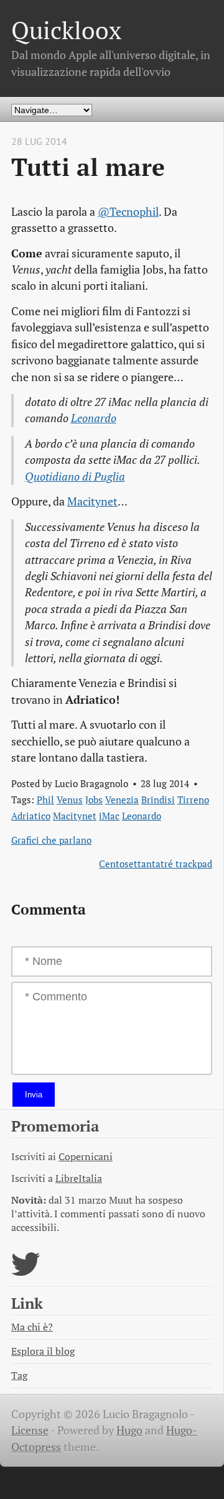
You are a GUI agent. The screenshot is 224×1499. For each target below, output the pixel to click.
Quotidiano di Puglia (75, 476)
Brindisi (158, 799)
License (30, 1430)
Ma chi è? (32, 1327)
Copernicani (85, 1156)
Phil (45, 799)
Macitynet (92, 501)
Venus (70, 799)
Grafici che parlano (51, 840)
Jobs (94, 799)
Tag (19, 1375)
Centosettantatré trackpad (155, 863)
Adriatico (30, 815)
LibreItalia (78, 1178)
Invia (33, 1094)
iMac (109, 815)
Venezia (122, 799)
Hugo (129, 1430)
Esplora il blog (43, 1351)
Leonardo (93, 418)
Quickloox (66, 30)
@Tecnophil (128, 212)
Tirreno (193, 799)
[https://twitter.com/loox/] (25, 1272)
